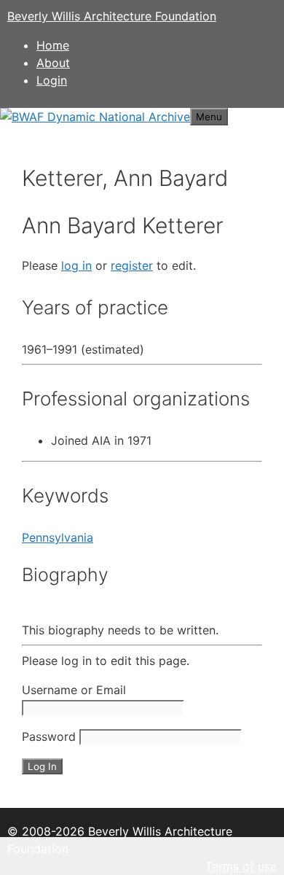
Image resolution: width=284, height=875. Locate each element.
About (53, 62)
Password (49, 736)
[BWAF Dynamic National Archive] (95, 116)
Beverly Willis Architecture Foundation (111, 16)
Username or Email (74, 689)
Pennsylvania (57, 537)
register (132, 265)
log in (76, 265)
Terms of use (241, 866)
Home (52, 45)
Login (51, 80)
